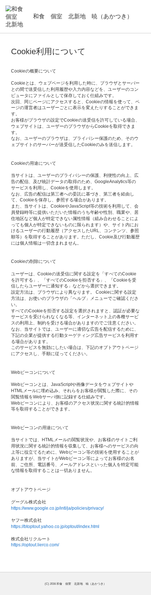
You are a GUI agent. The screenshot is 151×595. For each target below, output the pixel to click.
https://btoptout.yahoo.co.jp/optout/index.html (55, 526)
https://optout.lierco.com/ (35, 544)
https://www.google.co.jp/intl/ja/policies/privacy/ (57, 508)
